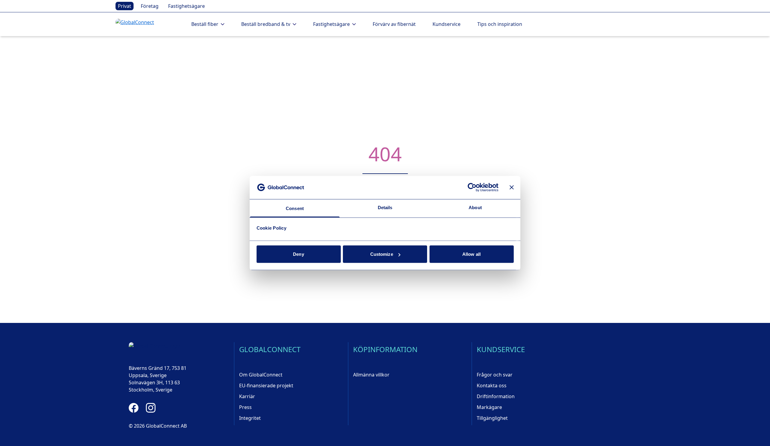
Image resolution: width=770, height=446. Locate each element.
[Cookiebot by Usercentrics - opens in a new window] (472, 187)
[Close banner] (512, 187)
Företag (150, 6)
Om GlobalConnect (260, 374)
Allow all (471, 254)
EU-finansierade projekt (266, 385)
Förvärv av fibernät (394, 24)
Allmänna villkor (371, 374)
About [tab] (475, 207)
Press (245, 407)
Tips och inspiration (499, 24)
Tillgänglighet (492, 418)
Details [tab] (385, 207)
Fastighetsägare (186, 6)
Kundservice (446, 24)
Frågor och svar (495, 374)
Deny (298, 254)
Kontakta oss (492, 385)
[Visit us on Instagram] (151, 408)
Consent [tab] (295, 208)
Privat (124, 6)
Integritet (250, 418)
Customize (381, 254)
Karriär (247, 396)
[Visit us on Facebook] (134, 408)
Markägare (489, 407)
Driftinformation (496, 396)
